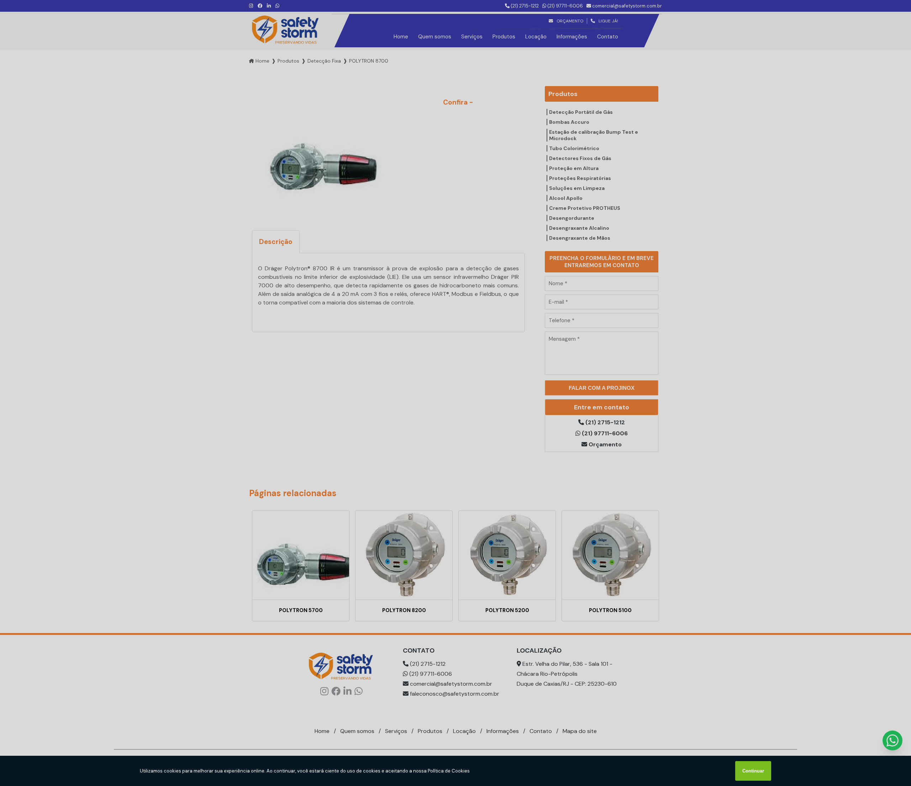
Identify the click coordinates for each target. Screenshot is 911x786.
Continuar (753, 771)
